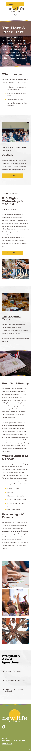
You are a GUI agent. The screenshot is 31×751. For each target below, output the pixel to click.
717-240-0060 (7, 744)
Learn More (12, 176)
